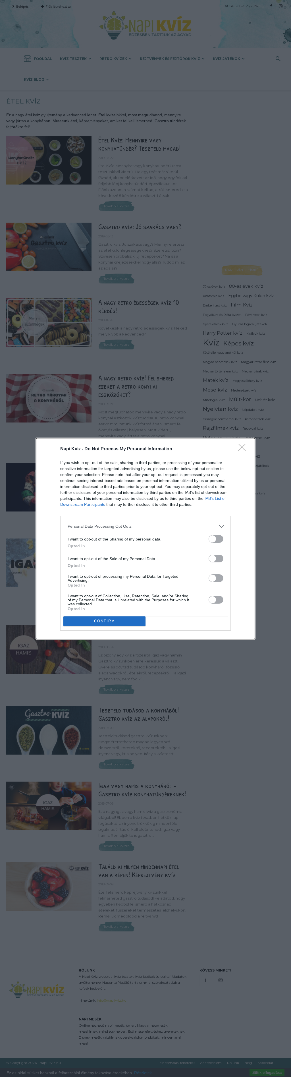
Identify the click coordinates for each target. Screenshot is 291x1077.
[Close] (243, 449)
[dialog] (145, 538)
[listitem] (145, 526)
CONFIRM (104, 621)
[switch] (216, 539)
